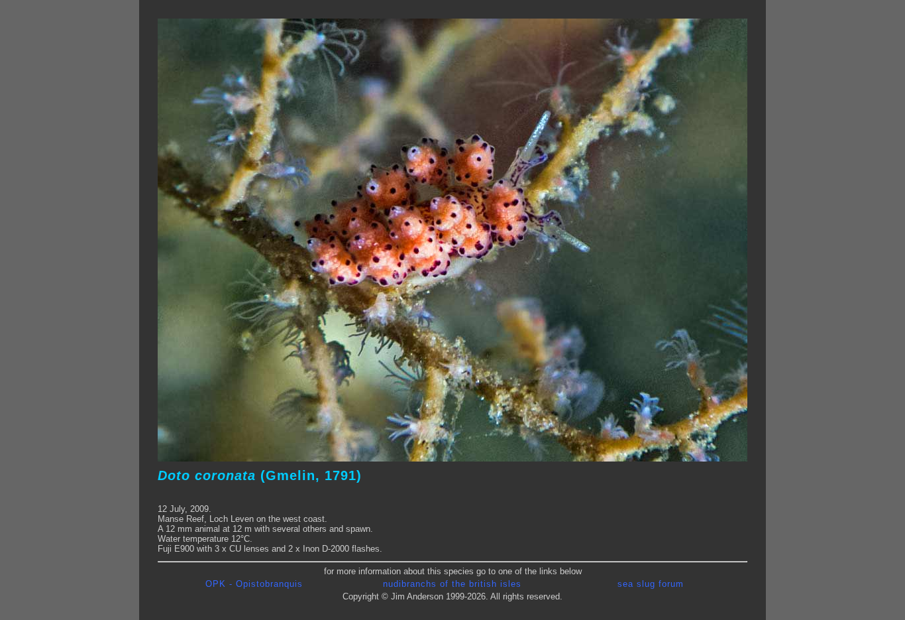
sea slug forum (650, 584)
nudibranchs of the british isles (452, 584)
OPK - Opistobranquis (254, 584)
